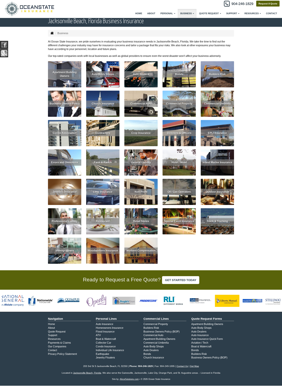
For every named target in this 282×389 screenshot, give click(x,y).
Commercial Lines (156, 318)
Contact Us (182, 366)
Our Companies (57, 346)
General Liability (141, 162)
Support (52, 335)
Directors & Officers (179, 133)
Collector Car (103, 342)
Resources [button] (251, 13)
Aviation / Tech (199, 342)
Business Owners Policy (65, 103)
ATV (98, 335)
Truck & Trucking (217, 221)
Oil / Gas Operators (179, 191)
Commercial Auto (141, 103)
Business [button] (186, 13)
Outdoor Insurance (217, 191)
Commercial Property (179, 103)
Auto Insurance (104, 324)
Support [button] (232, 13)
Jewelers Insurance (65, 191)
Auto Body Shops (103, 74)
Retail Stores (141, 221)
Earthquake (102, 354)
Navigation (55, 318)
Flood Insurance (105, 331)
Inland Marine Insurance (217, 162)
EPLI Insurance (217, 133)
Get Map (194, 366)
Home (138, 13)
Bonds (179, 74)
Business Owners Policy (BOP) (161, 331)
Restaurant (103, 221)
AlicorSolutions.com (129, 379)
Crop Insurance (141, 133)
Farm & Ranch (103, 162)
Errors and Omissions (64, 162)
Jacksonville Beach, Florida (87, 373)
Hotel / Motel (179, 162)
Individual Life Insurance (110, 350)
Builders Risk (217, 74)
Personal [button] (167, 13)
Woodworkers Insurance (103, 250)
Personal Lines (106, 318)
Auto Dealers (141, 74)
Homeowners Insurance (109, 327)
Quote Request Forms (206, 318)
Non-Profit (141, 191)
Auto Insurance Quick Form (207, 339)
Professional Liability (65, 221)
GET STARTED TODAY (180, 280)
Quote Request (56, 331)
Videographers (64, 250)
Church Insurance (103, 103)
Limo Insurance (102, 191)
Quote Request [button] (209, 13)
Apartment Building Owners (65, 74)
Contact (271, 13)
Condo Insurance (106, 346)
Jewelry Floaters (105, 357)
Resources (54, 339)
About (151, 13)
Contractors (102, 133)
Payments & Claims (59, 342)
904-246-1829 (242, 4)
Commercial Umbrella (217, 103)
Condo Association (65, 133)
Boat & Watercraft (106, 339)
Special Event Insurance (179, 221)
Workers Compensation (141, 250)
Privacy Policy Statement (62, 354)
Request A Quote (267, 3)
